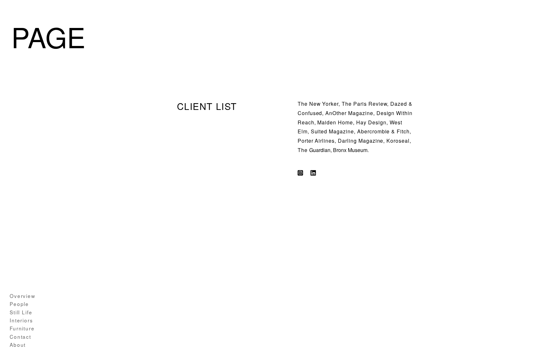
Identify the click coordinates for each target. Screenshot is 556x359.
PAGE (48, 36)
